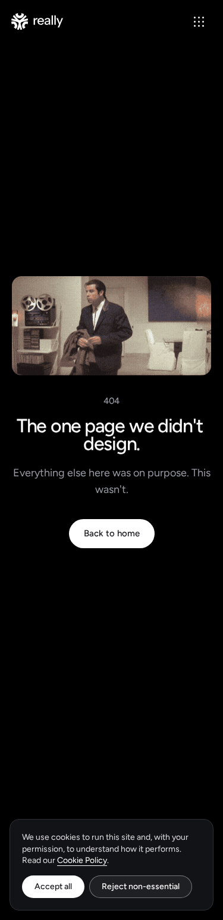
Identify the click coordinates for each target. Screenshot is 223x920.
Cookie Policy (82, 860)
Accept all (53, 886)
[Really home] (37, 21)
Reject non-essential (141, 886)
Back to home (112, 533)
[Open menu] (199, 21)
